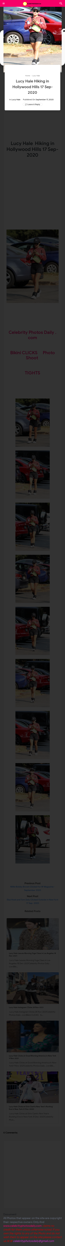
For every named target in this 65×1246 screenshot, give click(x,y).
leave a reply (34, 104)
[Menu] (3, 3)
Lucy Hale (15, 99)
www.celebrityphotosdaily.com (22, 1225)
